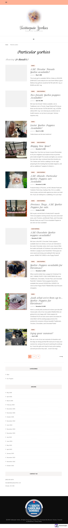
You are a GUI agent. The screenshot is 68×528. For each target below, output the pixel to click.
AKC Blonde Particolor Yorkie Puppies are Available (43, 179)
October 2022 (10, 465)
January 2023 (10, 453)
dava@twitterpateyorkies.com (13, 482)
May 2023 (9, 445)
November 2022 (11, 461)
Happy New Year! (40, 146)
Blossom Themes (52, 519)
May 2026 (9, 392)
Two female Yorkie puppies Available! (45, 96)
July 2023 (9, 437)
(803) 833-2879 (9, 479)
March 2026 (10, 400)
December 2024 (11, 421)
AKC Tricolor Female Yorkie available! (42, 71)
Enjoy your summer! (41, 333)
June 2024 (9, 425)
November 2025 (11, 413)
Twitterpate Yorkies (34, 28)
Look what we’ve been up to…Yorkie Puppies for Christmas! (46, 300)
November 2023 (11, 433)
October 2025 (10, 417)
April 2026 (9, 396)
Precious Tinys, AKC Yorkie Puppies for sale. (46, 206)
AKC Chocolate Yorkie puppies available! (43, 234)
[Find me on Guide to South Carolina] (34, 518)
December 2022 (11, 457)
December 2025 (11, 408)
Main (33, 65)
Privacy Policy (38, 521)
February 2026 (11, 404)
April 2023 (9, 449)
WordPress (31, 521)
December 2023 (11, 429)
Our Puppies (41, 91)
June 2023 (9, 441)
